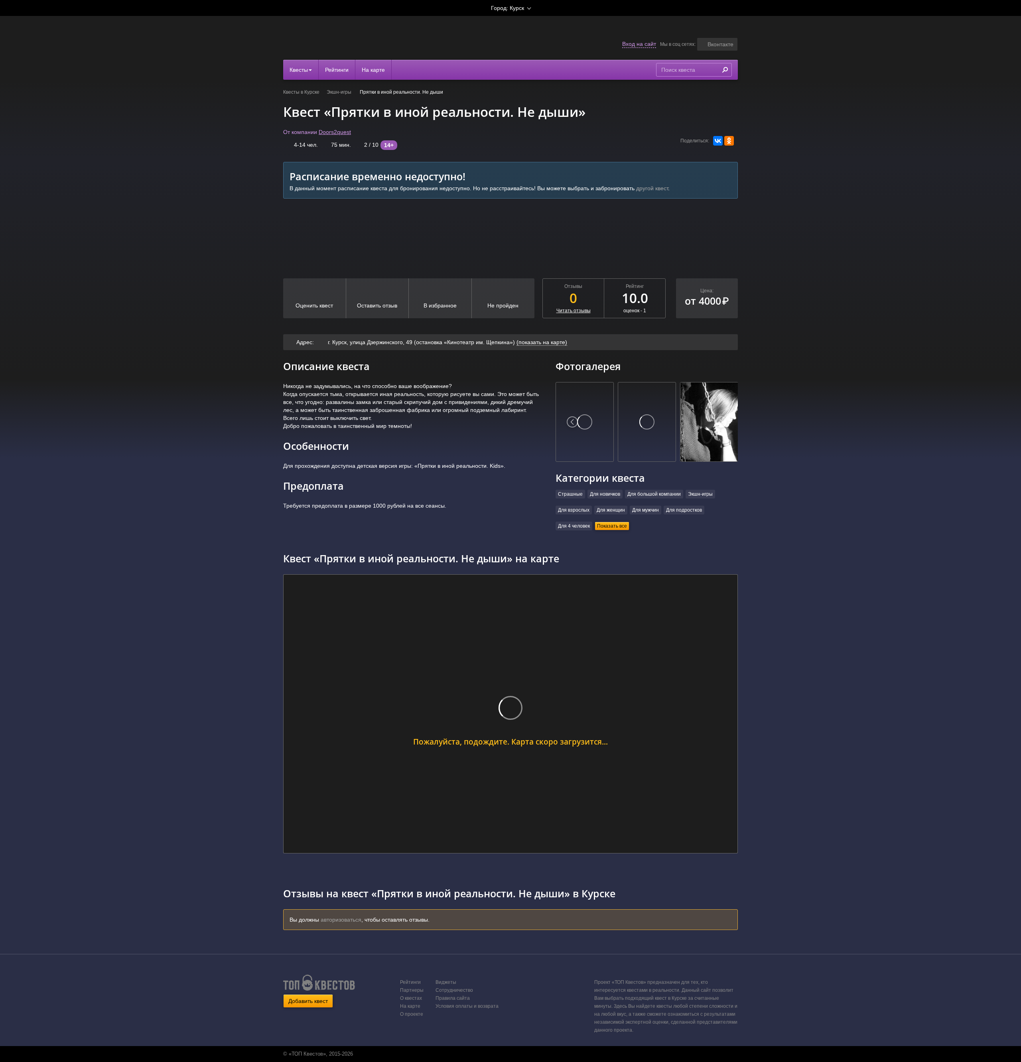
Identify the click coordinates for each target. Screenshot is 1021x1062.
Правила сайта (453, 998)
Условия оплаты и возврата (467, 1006)
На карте (373, 70)
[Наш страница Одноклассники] (510, 1054)
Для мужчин (645, 510)
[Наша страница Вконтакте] (501, 1054)
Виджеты (446, 982)
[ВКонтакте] (718, 141)
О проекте (411, 1014)
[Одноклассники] (729, 141)
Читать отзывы (573, 310)
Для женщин (611, 510)
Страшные (570, 494)
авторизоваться (341, 919)
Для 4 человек (574, 526)
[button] (717, 44)
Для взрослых (573, 510)
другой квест (652, 188)
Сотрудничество (454, 990)
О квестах (411, 998)
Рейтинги (337, 70)
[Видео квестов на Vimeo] (518, 1054)
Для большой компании (654, 494)
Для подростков (684, 510)
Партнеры (412, 990)
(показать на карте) (541, 342)
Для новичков (605, 494)
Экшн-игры (340, 92)
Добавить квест (308, 1001)
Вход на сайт (639, 44)
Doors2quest (335, 132)
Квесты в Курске (301, 92)
